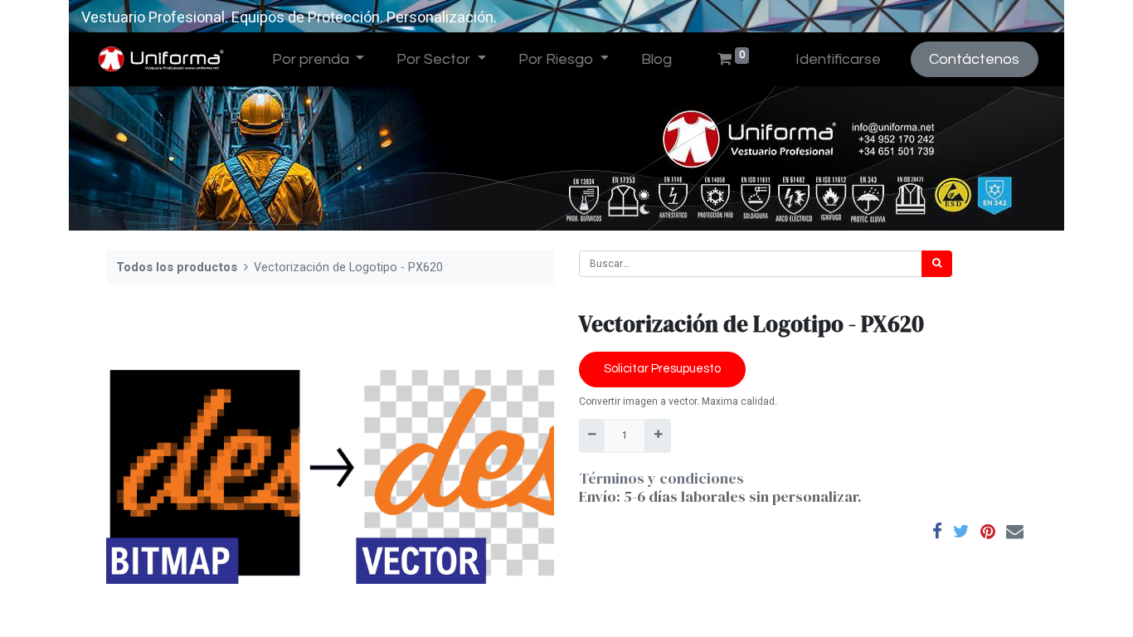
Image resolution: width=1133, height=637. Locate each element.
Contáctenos (974, 59)
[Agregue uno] (657, 435)
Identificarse (838, 59)
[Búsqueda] (936, 263)
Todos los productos (176, 267)
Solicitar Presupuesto (662, 368)
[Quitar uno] (592, 435)
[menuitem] (656, 59)
